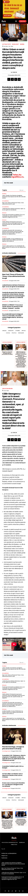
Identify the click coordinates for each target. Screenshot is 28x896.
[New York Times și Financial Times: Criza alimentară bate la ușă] (14, 264)
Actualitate (6, 44)
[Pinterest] (15, 79)
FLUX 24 (15, 72)
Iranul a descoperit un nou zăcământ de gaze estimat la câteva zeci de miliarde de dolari (13, 247)
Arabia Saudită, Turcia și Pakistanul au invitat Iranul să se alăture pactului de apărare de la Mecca (12, 240)
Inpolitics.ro (17, 177)
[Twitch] (15, 891)
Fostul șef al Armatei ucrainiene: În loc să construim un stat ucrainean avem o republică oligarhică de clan (13, 216)
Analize (4, 193)
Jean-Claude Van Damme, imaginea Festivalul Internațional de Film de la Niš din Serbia (14, 197)
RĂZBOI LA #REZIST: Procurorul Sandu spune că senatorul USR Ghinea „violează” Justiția (12, 306)
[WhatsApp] (19, 79)
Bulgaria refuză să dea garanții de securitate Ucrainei (7, 353)
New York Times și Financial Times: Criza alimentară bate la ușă (13, 203)
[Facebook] (8, 79)
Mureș (22, 44)
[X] (12, 79)
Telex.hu (17, 174)
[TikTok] (12, 891)
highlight (15, 44)
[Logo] (3, 21)
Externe (4, 212)
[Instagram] (8, 891)
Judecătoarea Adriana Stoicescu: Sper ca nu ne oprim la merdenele (13, 209)
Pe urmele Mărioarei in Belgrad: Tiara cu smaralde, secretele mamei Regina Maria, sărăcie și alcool (12, 316)
